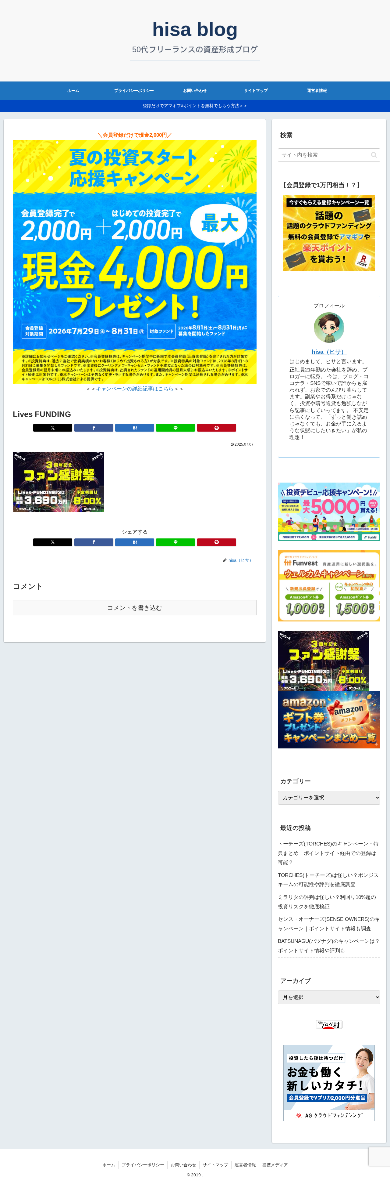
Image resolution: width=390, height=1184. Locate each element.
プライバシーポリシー (143, 1164)
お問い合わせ (183, 1164)
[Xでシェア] (52, 428)
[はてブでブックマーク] (134, 428)
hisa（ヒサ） (329, 352)
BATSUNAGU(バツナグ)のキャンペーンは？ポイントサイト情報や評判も (329, 946)
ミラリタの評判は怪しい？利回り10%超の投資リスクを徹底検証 (327, 902)
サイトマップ (215, 1164)
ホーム (108, 1164)
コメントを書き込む (134, 607)
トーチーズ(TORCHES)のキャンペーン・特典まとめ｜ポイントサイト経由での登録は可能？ (328, 853)
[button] (374, 154)
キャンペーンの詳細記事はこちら (135, 389)
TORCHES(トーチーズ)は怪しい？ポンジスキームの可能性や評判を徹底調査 (328, 880)
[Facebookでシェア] (93, 428)
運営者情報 (245, 1164)
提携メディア (275, 1164)
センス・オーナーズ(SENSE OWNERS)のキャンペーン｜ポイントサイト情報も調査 (329, 924)
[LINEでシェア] (175, 428)
